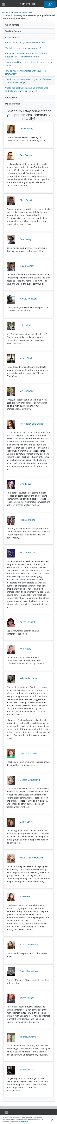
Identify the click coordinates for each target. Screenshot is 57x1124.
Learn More (24, 1122)
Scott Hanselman (29, 971)
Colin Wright (26, 239)
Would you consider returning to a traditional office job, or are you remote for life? (27, 55)
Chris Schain (26, 200)
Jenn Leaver (26, 484)
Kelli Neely (25, 648)
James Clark (26, 358)
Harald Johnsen (28, 298)
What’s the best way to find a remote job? (25, 42)
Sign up (50, 4)
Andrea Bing (26, 128)
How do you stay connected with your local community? (25, 72)
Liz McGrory (26, 821)
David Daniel (27, 265)
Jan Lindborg (27, 391)
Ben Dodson (26, 155)
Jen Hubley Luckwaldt (31, 423)
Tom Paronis (27, 1069)
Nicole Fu (25, 896)
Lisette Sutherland (30, 779)
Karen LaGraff (27, 622)
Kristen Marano (28, 678)
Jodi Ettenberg (27, 519)
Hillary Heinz (27, 325)
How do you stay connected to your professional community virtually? (28, 81)
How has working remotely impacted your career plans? (28, 64)
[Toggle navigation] (3, 5)
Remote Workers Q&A (21, 12)
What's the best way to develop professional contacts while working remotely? (26, 89)
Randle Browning (29, 944)
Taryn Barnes (27, 997)
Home (5, 12)
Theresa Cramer (29, 1036)
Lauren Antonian (29, 753)
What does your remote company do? (23, 48)
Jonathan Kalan (28, 552)
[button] (28, 24)
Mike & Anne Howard (31, 857)
